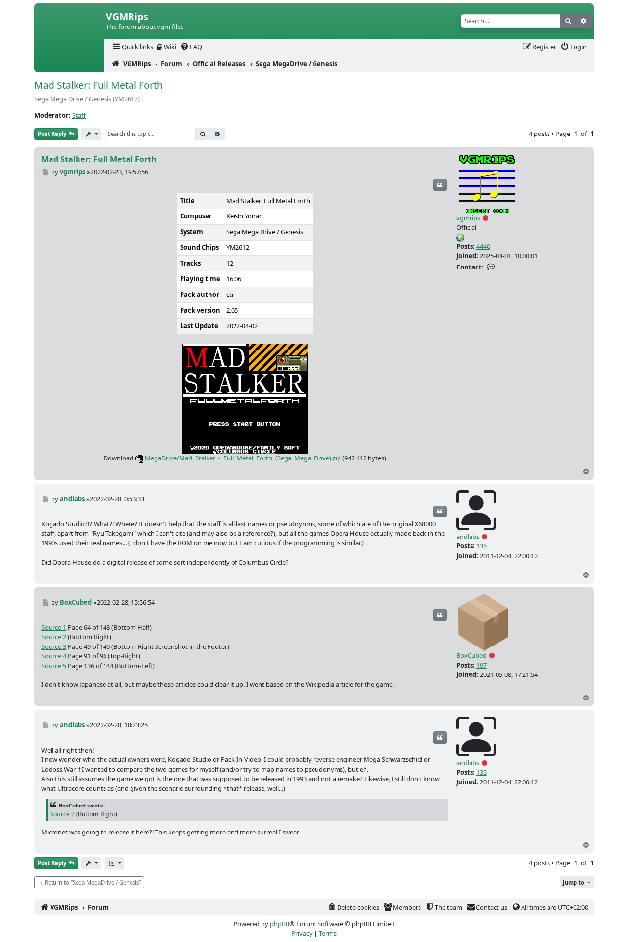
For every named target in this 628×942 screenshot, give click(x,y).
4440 (483, 246)
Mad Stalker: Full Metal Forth (98, 85)
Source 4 (53, 655)
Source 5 (53, 665)
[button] (114, 863)
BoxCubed (471, 655)
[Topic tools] (91, 134)
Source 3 (53, 646)
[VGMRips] (69, 64)
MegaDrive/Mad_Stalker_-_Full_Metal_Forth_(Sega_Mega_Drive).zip (242, 458)
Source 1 (53, 627)
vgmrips (468, 218)
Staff (79, 115)
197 (481, 665)
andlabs (467, 536)
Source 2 (53, 636)
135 (481, 545)
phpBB (279, 923)
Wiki (169, 46)
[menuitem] (132, 47)
